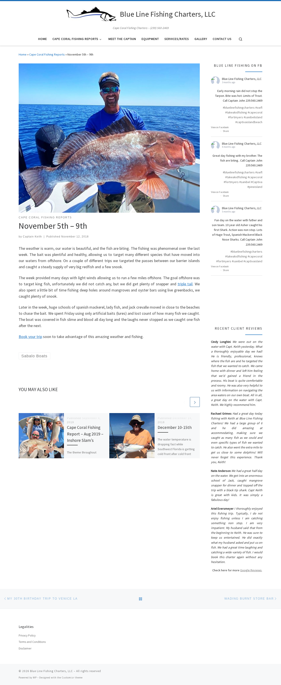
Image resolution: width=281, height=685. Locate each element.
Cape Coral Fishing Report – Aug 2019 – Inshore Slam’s (85, 434)
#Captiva (256, 182)
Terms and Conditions (32, 642)
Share (226, 131)
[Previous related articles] (184, 402)
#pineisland (254, 187)
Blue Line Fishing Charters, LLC (241, 79)
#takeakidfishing (236, 112)
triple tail (185, 283)
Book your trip (30, 336)
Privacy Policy (27, 635)
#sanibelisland (253, 117)
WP (35, 677)
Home (23, 54)
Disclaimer (25, 648)
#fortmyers (235, 117)
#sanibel (244, 182)
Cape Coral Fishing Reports (47, 54)
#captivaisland (252, 261)
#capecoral (255, 112)
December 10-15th (175, 427)
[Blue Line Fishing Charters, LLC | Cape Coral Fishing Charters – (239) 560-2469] (91, 13)
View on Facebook (220, 127)
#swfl (258, 108)
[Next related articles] (195, 402)
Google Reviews (251, 570)
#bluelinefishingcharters (239, 108)
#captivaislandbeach (248, 122)
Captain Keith (32, 236)
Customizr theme (72, 677)
